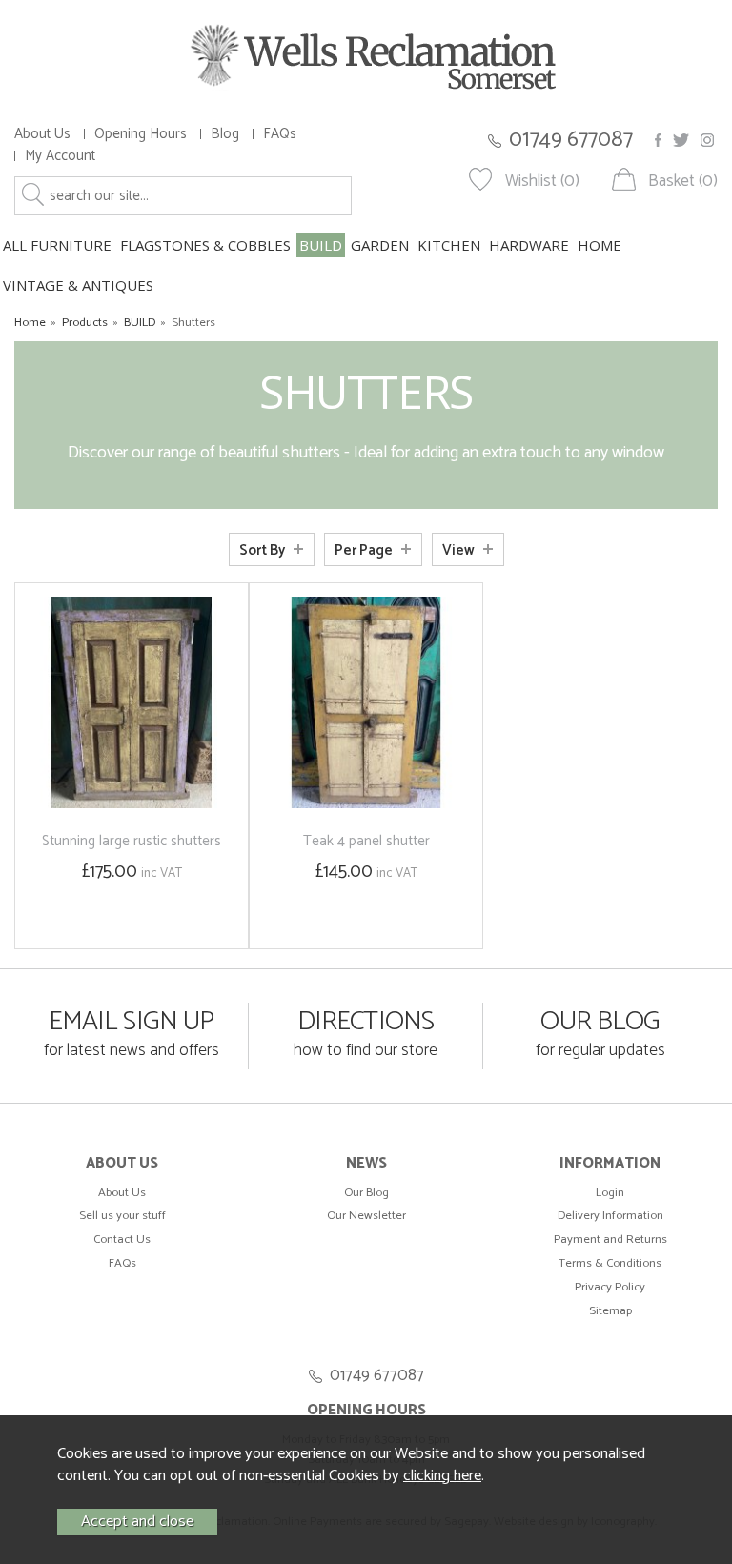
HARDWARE (529, 244)
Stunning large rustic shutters (131, 841)
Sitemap (610, 1311)
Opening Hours (140, 134)
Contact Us (122, 1239)
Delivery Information (610, 1216)
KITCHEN (448, 244)
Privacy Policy (610, 1287)
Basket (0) (683, 182)
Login (610, 1193)
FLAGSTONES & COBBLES (205, 244)
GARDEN (380, 244)
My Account (60, 156)
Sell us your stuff (122, 1216)
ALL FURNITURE (57, 244)
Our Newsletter (366, 1216)
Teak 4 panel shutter (366, 841)
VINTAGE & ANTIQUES (78, 285)
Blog (225, 134)
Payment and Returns (610, 1239)
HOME (599, 244)
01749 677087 (571, 139)
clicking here (442, 1476)
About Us (42, 134)
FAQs (279, 134)
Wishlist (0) (542, 182)
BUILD (320, 244)
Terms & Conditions (610, 1263)
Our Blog (366, 1193)
